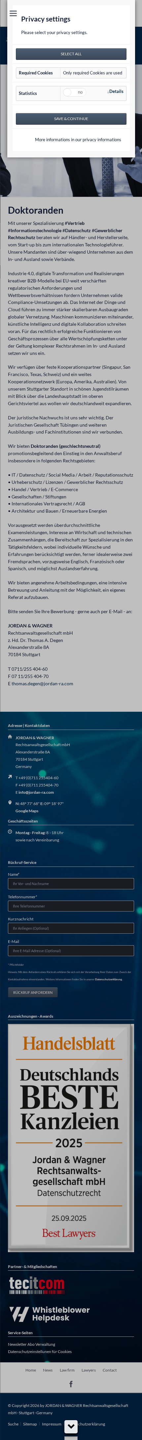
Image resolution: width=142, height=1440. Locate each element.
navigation (13, 13)
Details (116, 91)
